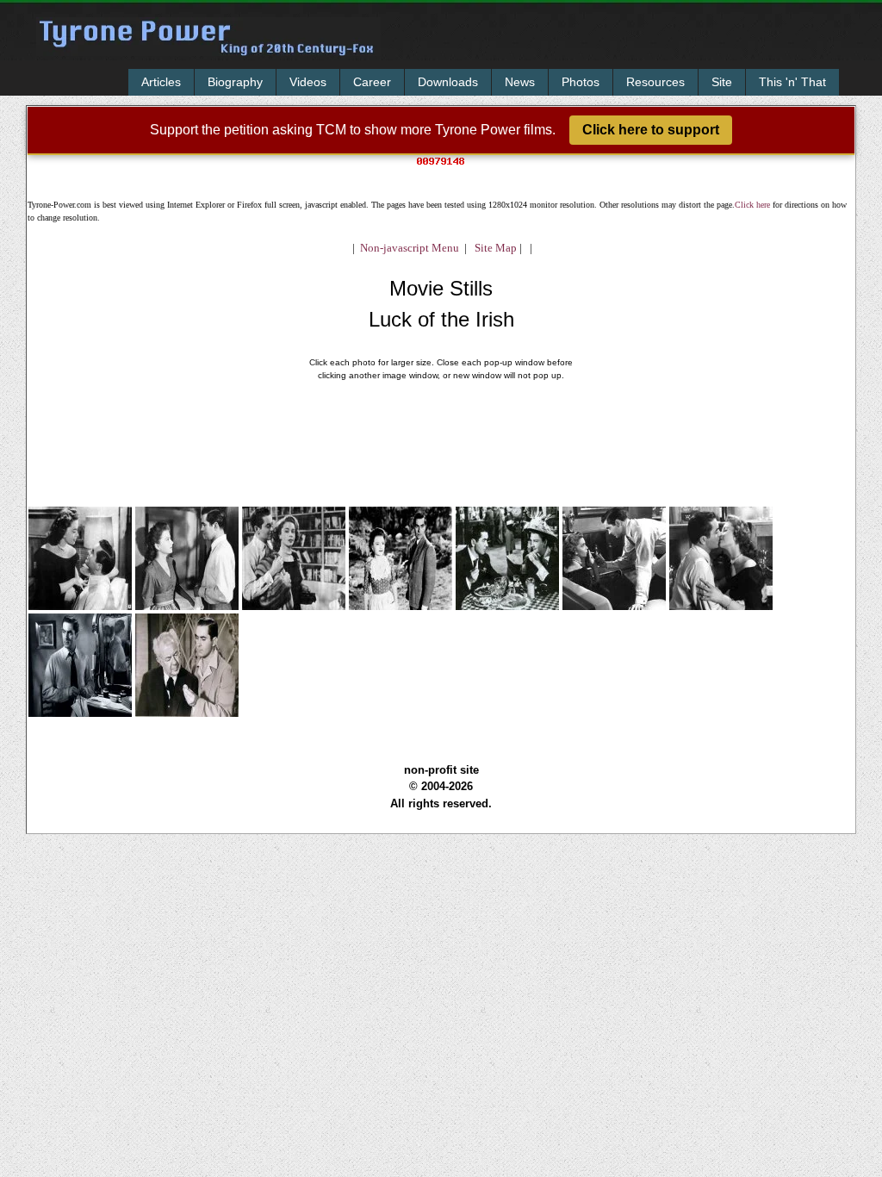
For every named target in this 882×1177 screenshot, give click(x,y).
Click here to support (650, 129)
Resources (655, 82)
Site (721, 82)
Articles (161, 82)
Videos (307, 82)
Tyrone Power (208, 48)
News (520, 82)
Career (372, 82)
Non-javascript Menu (409, 247)
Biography (235, 82)
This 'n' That (792, 82)
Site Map (492, 247)
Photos (580, 82)
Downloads (448, 82)
